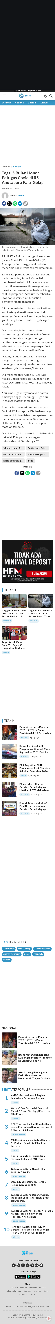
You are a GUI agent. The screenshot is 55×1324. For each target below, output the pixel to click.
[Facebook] (4, 203)
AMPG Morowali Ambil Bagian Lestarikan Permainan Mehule (28, 1097)
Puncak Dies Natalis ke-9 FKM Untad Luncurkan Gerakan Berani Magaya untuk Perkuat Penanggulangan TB (33, 809)
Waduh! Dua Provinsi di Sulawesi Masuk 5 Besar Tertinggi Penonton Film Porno (30, 1111)
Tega (30, 460)
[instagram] (32, 1265)
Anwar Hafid (8, 948)
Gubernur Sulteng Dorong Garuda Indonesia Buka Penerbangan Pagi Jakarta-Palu (30, 1197)
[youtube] (37, 1265)
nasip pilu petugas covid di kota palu (14, 460)
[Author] (5, 196)
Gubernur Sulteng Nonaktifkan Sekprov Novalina (28, 1170)
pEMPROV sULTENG (11, 954)
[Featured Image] (27, 244)
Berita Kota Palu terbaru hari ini (38, 448)
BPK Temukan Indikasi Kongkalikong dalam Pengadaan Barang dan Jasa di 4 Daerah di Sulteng (31, 1127)
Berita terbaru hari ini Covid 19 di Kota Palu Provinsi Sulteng (14, 454)
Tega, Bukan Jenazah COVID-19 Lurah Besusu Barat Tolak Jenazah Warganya (40, 615)
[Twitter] (9, 203)
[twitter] (18, 1265)
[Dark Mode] (45, 95)
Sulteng (6, 959)
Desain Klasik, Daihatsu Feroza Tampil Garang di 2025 (28, 1183)
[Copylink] (25, 203)
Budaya (17, 166)
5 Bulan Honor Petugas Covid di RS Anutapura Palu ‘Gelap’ (14, 448)
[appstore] (20, 1277)
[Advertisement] (27, 46)
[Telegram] (20, 203)
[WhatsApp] (15, 203)
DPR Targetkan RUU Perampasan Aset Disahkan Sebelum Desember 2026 (34, 768)
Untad (26, 954)
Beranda (6, 166)
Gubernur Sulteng (42, 948)
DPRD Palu (38, 954)
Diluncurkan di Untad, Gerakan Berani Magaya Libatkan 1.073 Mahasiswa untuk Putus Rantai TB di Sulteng (34, 790)
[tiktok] (41, 1265)
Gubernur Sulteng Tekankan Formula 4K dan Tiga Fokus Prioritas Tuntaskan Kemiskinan (32, 1213)
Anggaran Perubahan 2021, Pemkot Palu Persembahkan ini (14, 613)
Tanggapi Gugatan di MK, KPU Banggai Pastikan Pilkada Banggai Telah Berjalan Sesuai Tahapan (30, 1229)
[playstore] (33, 1277)
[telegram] (27, 1265)
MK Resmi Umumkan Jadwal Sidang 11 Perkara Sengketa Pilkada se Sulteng (30, 1143)
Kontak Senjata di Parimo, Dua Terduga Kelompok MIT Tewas (28, 1157)
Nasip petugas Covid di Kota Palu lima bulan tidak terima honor (38, 454)
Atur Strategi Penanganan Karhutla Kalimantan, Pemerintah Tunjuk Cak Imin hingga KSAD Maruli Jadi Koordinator (34, 1078)
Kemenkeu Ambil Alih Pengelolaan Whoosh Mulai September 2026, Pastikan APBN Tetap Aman (34, 751)
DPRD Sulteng (24, 948)
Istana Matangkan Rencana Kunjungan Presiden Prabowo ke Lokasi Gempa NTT (35, 1057)
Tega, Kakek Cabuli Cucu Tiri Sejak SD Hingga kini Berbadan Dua (14, 646)
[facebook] (14, 1265)
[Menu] (4, 95)
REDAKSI (22, 195)
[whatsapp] (23, 1265)
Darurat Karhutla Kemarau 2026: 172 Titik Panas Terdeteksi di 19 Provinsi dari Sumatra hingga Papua (36, 732)
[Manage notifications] (48, 1318)
